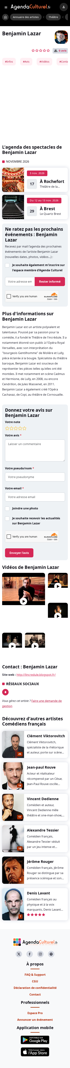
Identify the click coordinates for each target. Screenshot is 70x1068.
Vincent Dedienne (43, 798)
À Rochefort (52, 181)
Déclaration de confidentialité (35, 988)
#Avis (26, 61)
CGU (35, 981)
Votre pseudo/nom (18, 468)
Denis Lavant (38, 893)
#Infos (9, 61)
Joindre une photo (25, 508)
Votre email (13, 488)
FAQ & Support (35, 975)
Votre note (12, 422)
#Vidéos (44, 61)
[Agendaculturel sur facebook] (29, 954)
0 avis (63, 50)
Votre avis (12, 435)
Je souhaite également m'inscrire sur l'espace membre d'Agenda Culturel (38, 267)
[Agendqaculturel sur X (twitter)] (19, 954)
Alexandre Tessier (43, 830)
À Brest (47, 208)
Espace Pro (35, 1013)
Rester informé (49, 282)
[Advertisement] (35, 105)
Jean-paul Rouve (41, 767)
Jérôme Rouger (40, 861)
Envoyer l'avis (19, 553)
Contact (35, 994)
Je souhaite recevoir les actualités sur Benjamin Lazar (36, 520)
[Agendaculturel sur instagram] (40, 954)
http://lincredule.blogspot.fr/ (36, 675)
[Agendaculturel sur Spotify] (51, 954)
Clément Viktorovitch (46, 735)
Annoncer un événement (35, 1020)
